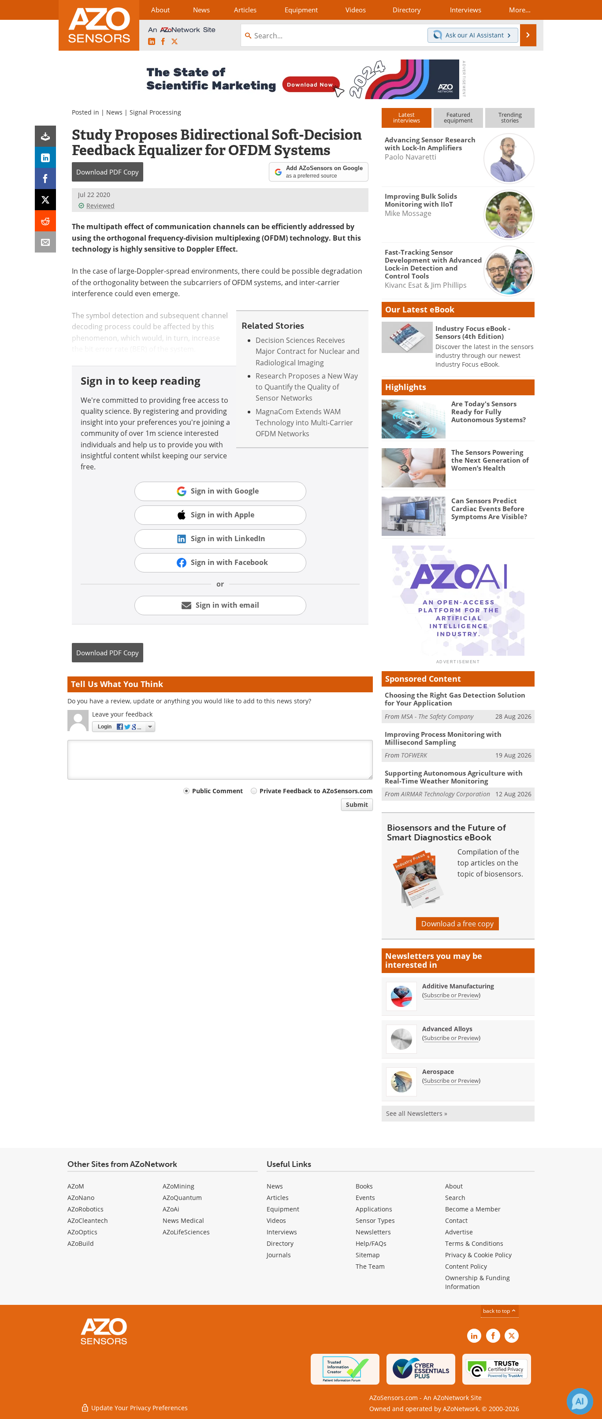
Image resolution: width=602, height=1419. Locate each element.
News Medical (183, 1220)
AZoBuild (80, 1243)
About (454, 1186)
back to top (497, 1311)
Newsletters (373, 1232)
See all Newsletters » (416, 1113)
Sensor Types (375, 1220)
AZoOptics (82, 1232)
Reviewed (100, 205)
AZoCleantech (87, 1220)
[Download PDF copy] (45, 136)
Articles (278, 1197)
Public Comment (217, 791)
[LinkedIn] (45, 157)
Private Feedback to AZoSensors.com (316, 791)
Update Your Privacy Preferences (138, 1408)
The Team (370, 1266)
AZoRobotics (85, 1209)
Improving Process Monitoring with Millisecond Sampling (443, 738)
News (114, 112)
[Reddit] (45, 220)
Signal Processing (155, 112)
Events (365, 1197)
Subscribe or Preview (451, 995)
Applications (374, 1209)
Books (364, 1186)
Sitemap (368, 1255)
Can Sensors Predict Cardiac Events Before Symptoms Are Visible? (489, 508)
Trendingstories (510, 117)
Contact (456, 1220)
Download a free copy (457, 924)
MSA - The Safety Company (437, 716)
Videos (276, 1220)
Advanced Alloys (447, 1029)
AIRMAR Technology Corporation (445, 794)
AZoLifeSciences (186, 1232)
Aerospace (438, 1071)
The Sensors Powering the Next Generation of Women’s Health (490, 460)
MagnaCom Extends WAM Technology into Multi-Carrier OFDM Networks (304, 423)
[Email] (45, 242)
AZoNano (80, 1197)
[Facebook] (45, 178)
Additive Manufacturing (458, 986)
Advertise (459, 1232)
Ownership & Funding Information (477, 1282)
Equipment (283, 1209)
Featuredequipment (458, 117)
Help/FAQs (371, 1243)
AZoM (75, 1186)
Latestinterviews (406, 117)
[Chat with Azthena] (580, 1401)
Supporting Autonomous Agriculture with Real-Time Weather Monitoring (454, 777)
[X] (45, 199)
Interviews (282, 1232)
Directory (280, 1243)
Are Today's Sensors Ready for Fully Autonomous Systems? (488, 411)
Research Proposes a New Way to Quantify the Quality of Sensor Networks (307, 387)
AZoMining (178, 1186)
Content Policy (466, 1266)
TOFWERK (414, 755)
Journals (279, 1255)
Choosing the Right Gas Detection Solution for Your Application (455, 699)
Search (455, 1197)
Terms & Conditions (474, 1243)
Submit (357, 804)
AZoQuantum (182, 1197)
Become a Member (473, 1209)
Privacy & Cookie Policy (478, 1255)
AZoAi (171, 1209)
